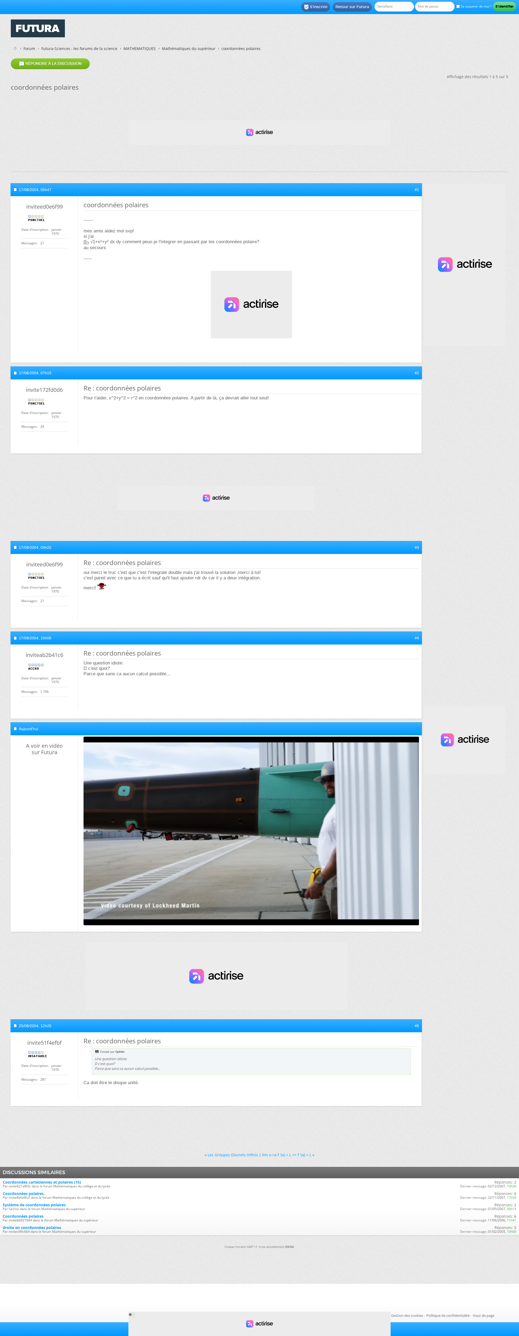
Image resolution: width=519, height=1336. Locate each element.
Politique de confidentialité (448, 1315)
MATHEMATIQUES (140, 48)
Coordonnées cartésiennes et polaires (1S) (42, 1182)
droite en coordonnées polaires (32, 1227)
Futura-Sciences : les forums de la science (79, 48)
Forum (29, 48)
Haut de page (483, 1315)
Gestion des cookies (407, 1315)
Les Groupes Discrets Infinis (233, 1154)
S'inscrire (315, 7)
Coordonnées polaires (23, 1216)
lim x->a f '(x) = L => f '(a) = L (286, 1154)
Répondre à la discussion (50, 63)
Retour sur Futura (352, 6)
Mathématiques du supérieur (188, 48)
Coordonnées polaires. (24, 1193)
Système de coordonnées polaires (34, 1204)
